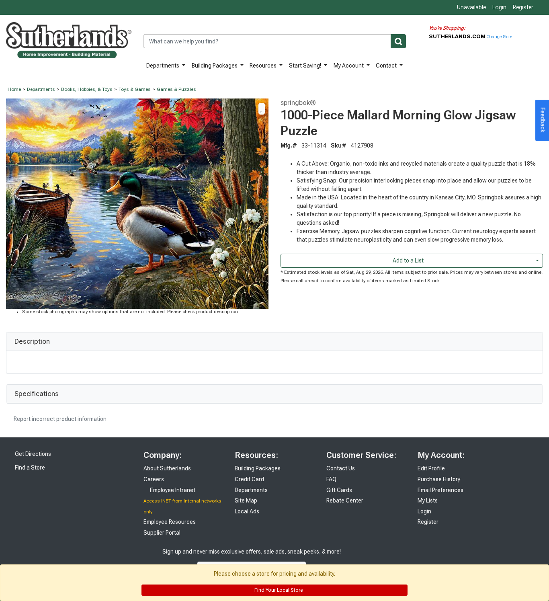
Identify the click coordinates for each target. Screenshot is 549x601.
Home (14, 89)
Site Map (246, 500)
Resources (264, 65)
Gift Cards (339, 490)
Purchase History (439, 479)
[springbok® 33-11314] (137, 203)
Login (499, 7)
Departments (163, 65)
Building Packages (215, 65)
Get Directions (32, 454)
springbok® (298, 102)
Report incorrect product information (59, 419)
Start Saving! (305, 65)
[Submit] (398, 41)
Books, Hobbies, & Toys (87, 89)
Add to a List (407, 260)
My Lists (428, 500)
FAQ (331, 479)
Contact (387, 65)
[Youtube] (378, 559)
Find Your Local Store (278, 590)
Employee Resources (169, 522)
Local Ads (247, 511)
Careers (153, 479)
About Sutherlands (167, 468)
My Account (349, 65)
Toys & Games (135, 89)
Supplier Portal (161, 532)
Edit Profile (431, 468)
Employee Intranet (172, 490)
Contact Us (340, 468)
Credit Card (249, 479)
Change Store (499, 36)
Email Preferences (440, 490)
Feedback (543, 120)
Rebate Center (344, 500)
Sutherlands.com (458, 36)
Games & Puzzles (176, 89)
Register (523, 7)
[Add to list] (261, 108)
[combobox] (274, 41)
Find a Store (29, 467)
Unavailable (471, 7)
